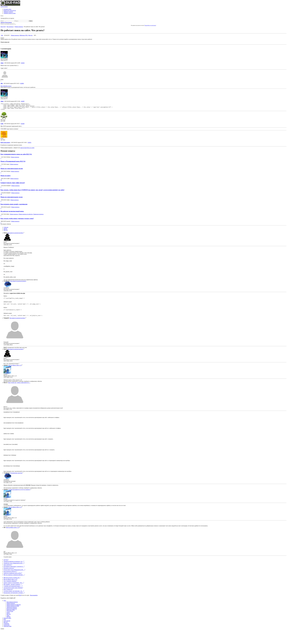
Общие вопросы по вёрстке (14, 604)
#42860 (22, 83)
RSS (20, 595)
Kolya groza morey (5, 142)
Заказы (5, 228)
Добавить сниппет (8, 11)
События (6, 227)
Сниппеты (6, 623)
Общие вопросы (19, 26)
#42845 (23, 63)
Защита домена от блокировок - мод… (14, 582)
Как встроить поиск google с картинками (14, 204)
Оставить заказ (7, 9)
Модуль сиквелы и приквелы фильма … (14, 574)
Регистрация (8, 22)
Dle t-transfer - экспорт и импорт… (13, 584)
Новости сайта (7, 618)
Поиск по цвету (6, 175)
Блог (5, 619)
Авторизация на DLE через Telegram (13, 587)
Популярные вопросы (12, 602)
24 (1, 180)
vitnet (2, 63)
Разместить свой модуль (10, 10)
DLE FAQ (3, 26)
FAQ (5, 600)
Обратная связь (7, 626)
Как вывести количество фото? (15, 233)
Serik (2, 123)
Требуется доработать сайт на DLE (13, 573)
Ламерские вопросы (12, 607)
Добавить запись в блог (10, 13)
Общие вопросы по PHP (13, 606)
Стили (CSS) (10, 611)
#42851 (29, 142)
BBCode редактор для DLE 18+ (12, 577)
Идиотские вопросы (12, 608)
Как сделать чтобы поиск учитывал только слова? (17, 218)
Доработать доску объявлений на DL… (14, 563)
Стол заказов (7, 620)
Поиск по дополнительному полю (12, 197)
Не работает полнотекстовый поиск (12, 211)
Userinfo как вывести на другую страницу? (19, 489)
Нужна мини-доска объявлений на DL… (14, 569)
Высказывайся (34, 595)
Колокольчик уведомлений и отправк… (14, 592)
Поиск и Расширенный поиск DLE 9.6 (13, 161)
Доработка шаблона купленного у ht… (14, 561)
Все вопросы (10, 26)
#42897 (23, 101)
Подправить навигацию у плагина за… (14, 566)
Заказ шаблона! (8, 564)
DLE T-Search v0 (8, 589)
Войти (30, 21)
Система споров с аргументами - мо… (14, 591)
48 (1, 194)
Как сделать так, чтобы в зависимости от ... (19, 382)
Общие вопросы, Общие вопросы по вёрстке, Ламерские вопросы (26, 214)
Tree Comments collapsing (10, 581)
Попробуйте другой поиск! (150, 25)
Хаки (8, 615)
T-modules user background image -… (13, 586)
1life (2, 35)
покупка (6, 559)
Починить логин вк (9, 568)
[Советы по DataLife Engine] (10, 5)
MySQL (9, 616)
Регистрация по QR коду (10, 571)
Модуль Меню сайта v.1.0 (15, 365)
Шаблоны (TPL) (24, 35)
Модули (30, 35)
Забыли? (3, 22)
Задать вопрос (4, 6)
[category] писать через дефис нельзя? (13, 183)
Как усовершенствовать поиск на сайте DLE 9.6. (16, 154)
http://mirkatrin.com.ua (6, 86)
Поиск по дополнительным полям (12, 168)
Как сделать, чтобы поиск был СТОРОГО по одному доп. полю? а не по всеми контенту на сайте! (32, 190)
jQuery (8, 612)
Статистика (6, 624)
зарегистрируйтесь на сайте (27, 147)
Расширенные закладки (16, 473)
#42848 (22, 123)
